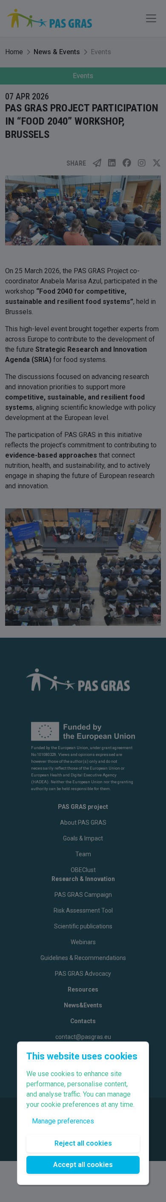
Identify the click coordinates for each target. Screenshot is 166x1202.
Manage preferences (63, 1121)
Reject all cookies (83, 1143)
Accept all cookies (83, 1165)
